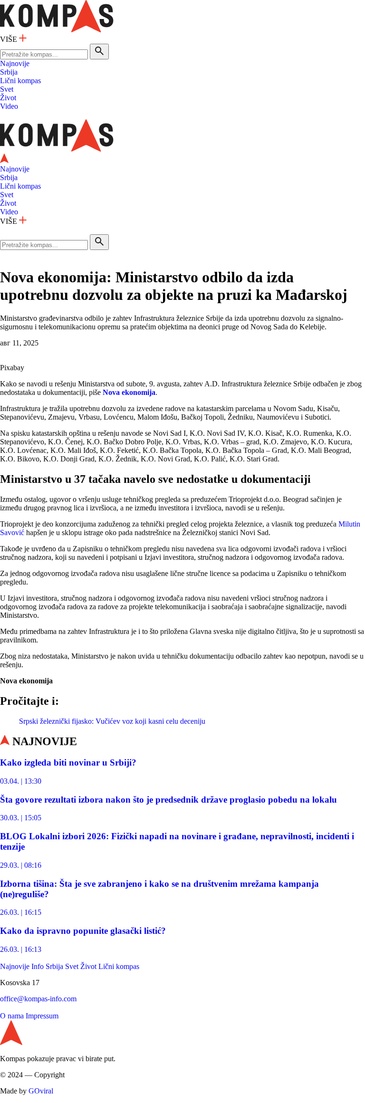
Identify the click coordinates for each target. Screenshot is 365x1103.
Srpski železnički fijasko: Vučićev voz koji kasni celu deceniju (112, 721)
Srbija (9, 72)
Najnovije (14, 63)
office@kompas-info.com (38, 999)
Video (9, 106)
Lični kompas (20, 81)
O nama (12, 1016)
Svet (6, 89)
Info (37, 966)
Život (8, 98)
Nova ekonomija (129, 392)
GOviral (41, 1091)
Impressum (42, 1016)
